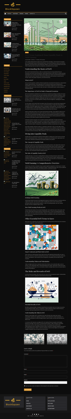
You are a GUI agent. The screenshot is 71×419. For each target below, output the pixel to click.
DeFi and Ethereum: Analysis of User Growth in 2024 (16, 124)
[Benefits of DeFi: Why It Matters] (7, 155)
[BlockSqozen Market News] (5, 13)
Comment (26, 354)
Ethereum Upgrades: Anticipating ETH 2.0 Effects (16, 56)
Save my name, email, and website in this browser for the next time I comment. (42, 386)
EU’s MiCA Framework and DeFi (16, 139)
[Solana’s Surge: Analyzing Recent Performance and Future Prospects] (7, 26)
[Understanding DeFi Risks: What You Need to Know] (7, 102)
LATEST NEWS (6, 75)
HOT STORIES (6, 71)
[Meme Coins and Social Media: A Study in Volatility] (7, 37)
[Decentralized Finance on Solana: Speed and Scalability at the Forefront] (7, 164)
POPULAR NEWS (7, 84)
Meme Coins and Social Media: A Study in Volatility (16, 35)
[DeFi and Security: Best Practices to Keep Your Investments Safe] (7, 112)
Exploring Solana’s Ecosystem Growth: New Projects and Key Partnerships (16, 45)
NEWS (5, 81)
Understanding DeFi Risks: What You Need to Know (16, 100)
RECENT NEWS (6, 88)
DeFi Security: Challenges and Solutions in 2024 (15, 173)
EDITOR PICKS (6, 68)
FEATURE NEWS (7, 70)
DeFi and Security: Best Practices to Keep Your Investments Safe (16, 110)
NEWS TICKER (6, 82)
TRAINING (21, 13)
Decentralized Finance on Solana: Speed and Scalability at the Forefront (16, 162)
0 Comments (43, 59)
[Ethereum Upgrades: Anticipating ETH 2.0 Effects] (7, 58)
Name (25, 369)
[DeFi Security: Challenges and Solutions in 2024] (7, 175)
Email (25, 374)
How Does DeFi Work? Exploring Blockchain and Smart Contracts (57, 341)
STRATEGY (9, 13)
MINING (26, 13)
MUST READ (6, 79)
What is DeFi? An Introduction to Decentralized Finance (34, 341)
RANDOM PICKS (7, 86)
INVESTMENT (15, 13)
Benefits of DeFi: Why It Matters (16, 152)
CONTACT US (32, 13)
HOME (27, 401)
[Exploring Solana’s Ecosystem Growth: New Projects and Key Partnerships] (7, 47)
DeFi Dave (33, 59)
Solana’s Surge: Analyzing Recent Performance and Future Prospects (16, 24)
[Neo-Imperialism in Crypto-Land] (7, 185)
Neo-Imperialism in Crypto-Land (15, 183)
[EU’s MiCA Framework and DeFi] (7, 141)
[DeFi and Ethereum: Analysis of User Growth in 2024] (7, 126)
